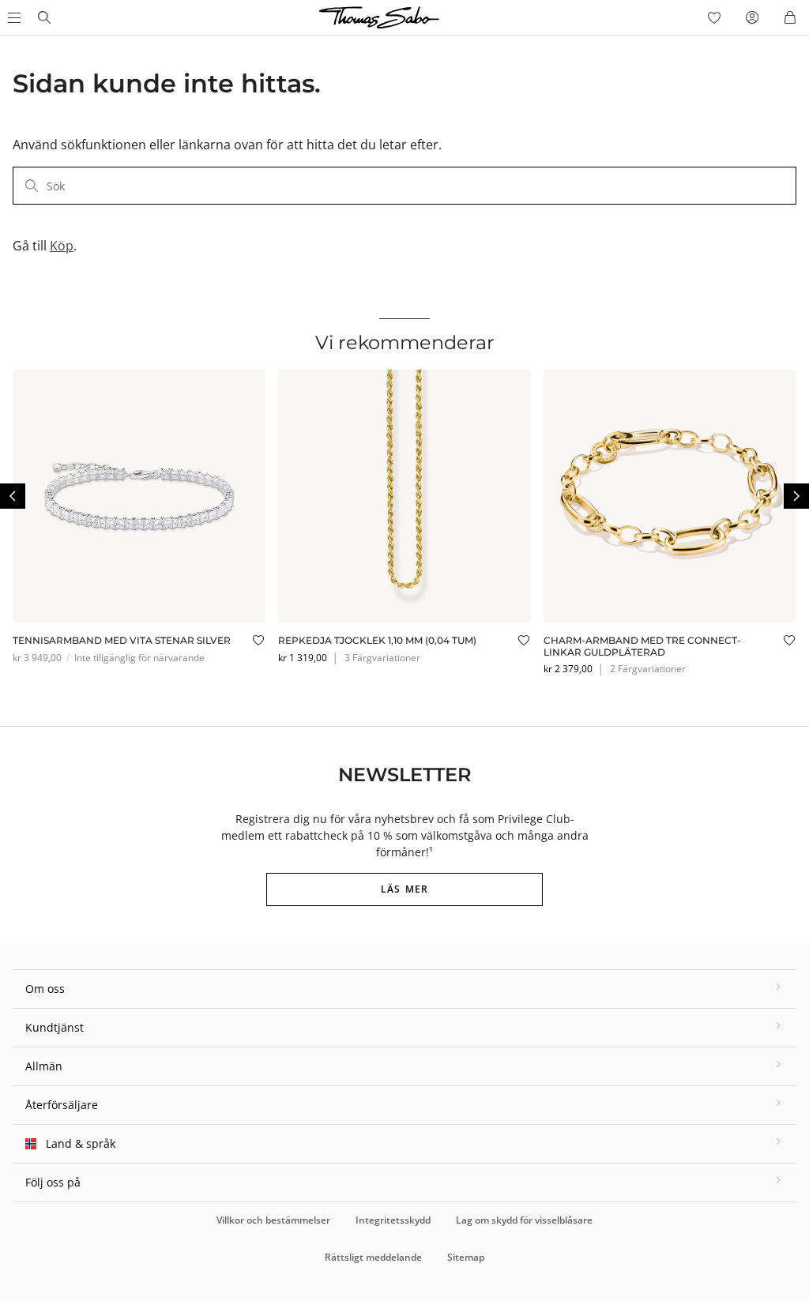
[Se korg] (790, 17)
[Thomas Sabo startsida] (44, 17)
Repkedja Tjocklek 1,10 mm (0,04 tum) (377, 640)
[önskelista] (714, 17)
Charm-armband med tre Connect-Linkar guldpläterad (642, 645)
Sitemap (465, 1257)
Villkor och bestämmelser (273, 1220)
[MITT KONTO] (752, 17)
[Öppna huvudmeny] (12, 17)
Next (796, 496)
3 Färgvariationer (382, 657)
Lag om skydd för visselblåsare (524, 1220)
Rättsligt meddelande (373, 1257)
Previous (12, 496)
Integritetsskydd (393, 1220)
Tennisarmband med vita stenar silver (122, 640)
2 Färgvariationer (648, 668)
